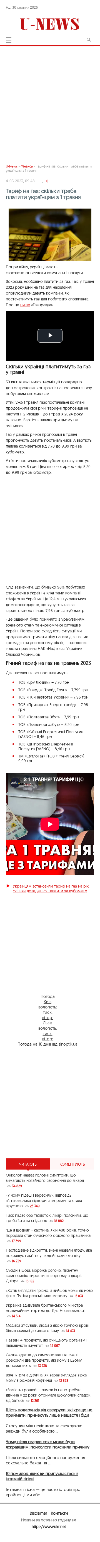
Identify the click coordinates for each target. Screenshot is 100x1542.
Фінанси (27, 166)
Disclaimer (38, 1513)
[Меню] (8, 40)
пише (25, 304)
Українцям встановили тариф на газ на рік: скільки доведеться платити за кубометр (51, 888)
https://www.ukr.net (49, 1526)
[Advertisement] (50, 100)
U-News (12, 166)
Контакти (59, 1513)
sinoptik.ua (68, 1044)
